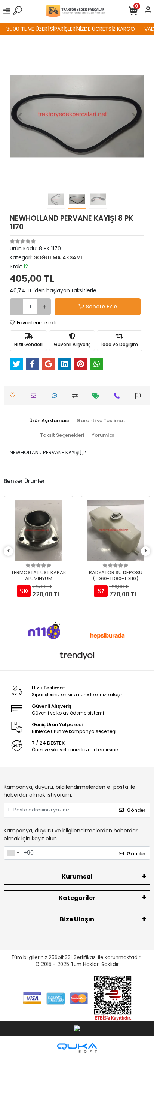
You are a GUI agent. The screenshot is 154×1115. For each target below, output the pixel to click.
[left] (8, 551)
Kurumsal (77, 876)
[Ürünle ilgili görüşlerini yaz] (56, 395)
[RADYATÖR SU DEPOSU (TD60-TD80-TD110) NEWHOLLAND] (115, 530)
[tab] (49, 420)
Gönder (136, 810)
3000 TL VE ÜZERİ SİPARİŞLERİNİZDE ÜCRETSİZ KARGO (67, 29)
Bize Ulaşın (77, 919)
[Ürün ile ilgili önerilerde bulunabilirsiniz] (139, 395)
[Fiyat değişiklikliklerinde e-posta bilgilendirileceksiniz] (97, 395)
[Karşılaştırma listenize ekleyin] (76, 395)
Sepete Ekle (101, 306)
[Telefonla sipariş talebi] (118, 395)
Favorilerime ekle (37, 322)
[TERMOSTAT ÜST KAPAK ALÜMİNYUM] (38, 530)
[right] (145, 551)
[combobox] (12, 853)
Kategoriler (77, 898)
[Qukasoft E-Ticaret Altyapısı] (77, 1048)
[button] (20, 116)
